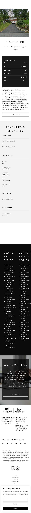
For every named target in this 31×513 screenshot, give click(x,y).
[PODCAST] (25, 443)
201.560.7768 (5, 421)
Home (15, 475)
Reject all (15, 499)
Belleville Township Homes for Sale (10, 313)
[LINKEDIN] (7, 443)
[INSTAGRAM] (20, 443)
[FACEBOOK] (3, 443)
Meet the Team (15, 477)
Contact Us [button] (15, 394)
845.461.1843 (5, 419)
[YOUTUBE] (16, 443)
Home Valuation (15, 481)
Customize (15, 504)
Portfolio (15, 479)
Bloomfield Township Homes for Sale (10, 303)
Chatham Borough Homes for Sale (11, 338)
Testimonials (15, 483)
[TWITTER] (11, 443)
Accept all (15, 508)
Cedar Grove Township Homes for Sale (10, 290)
